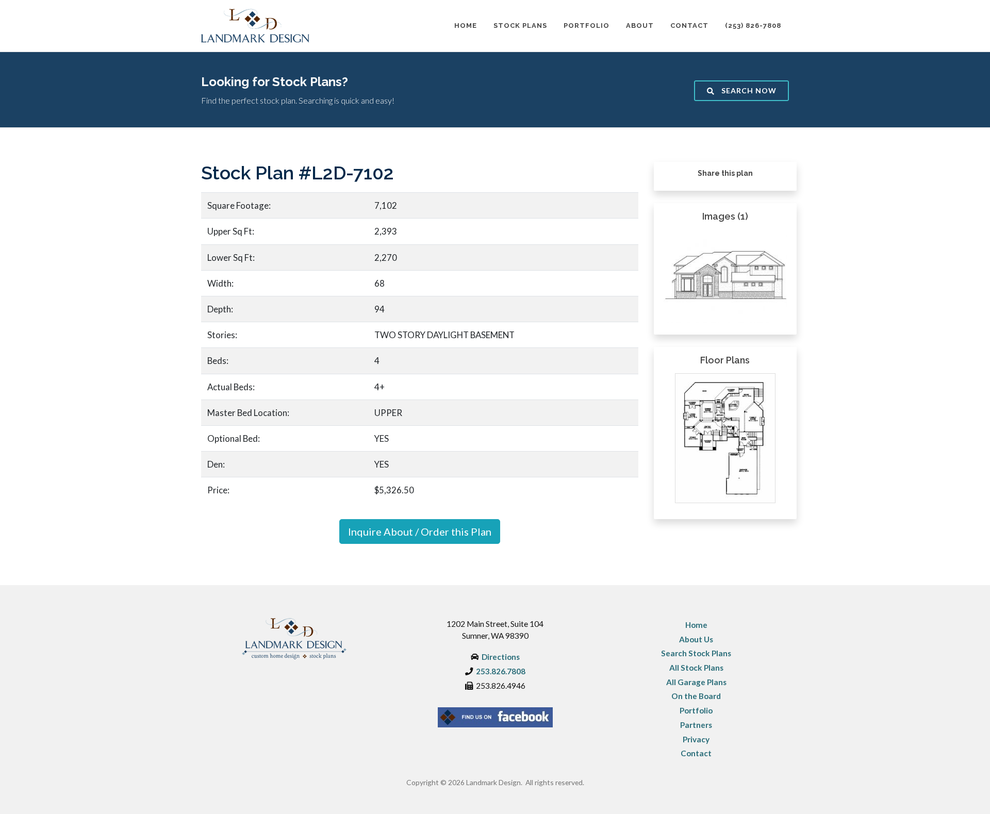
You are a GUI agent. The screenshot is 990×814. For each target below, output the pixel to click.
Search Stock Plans (696, 653)
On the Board (696, 696)
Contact (696, 753)
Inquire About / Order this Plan (419, 531)
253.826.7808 (500, 671)
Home (696, 624)
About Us (696, 639)
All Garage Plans (696, 682)
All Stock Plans (696, 667)
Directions (501, 656)
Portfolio (696, 710)
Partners (696, 724)
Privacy (696, 739)
